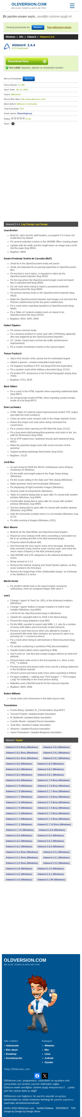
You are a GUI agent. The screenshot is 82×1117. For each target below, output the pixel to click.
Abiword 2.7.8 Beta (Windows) (53, 786)
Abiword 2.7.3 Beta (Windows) (53, 813)
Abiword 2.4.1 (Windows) (50, 874)
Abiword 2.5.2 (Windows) (56, 852)
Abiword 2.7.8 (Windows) (19, 791)
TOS (73, 1108)
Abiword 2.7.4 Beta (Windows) (53, 808)
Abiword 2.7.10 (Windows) (20, 830)
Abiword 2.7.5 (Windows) (19, 808)
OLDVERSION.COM (29, 4)
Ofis (21, 37)
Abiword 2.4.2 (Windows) (19, 874)
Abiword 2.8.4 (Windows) (19, 769)
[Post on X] (12, 123)
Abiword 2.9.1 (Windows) (56, 758)
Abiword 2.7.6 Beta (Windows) (53, 797)
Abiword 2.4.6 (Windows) (19, 868)
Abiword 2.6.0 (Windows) (50, 846)
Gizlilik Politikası (45, 1108)
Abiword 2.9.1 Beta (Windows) (22, 758)
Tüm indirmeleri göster (59, 27)
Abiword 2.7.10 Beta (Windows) (54, 824)
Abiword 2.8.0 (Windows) (19, 780)
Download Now (18, 61)
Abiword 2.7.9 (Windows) (19, 786)
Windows (10, 37)
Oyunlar (49, 1062)
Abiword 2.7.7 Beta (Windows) (53, 791)
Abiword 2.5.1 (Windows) (56, 857)
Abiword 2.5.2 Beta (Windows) (22, 852)
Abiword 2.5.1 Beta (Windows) (22, 857)
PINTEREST (62, 1108)
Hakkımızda (12, 1045)
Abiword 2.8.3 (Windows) (50, 769)
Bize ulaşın (12, 1049)
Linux (48, 1054)
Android (49, 1058)
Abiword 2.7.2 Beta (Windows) (53, 819)
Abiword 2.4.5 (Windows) (50, 868)
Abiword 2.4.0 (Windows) (19, 879)
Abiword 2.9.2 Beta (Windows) (22, 752)
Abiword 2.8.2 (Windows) (19, 775)
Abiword (31, 37)
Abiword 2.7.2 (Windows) (19, 824)
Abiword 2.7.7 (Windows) (19, 797)
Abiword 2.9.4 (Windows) (56, 747)
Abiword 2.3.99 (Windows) (51, 879)
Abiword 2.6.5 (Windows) (50, 835)
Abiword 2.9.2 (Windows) (56, 752)
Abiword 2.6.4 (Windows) (19, 841)
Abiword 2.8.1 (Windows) (50, 775)
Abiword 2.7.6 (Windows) (19, 802)
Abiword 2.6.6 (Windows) (19, 835)
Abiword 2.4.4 (23, 45)
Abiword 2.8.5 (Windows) (50, 763)
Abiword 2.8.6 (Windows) (19, 763)
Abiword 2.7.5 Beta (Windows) (53, 802)
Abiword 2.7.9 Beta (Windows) (53, 780)
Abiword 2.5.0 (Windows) (56, 863)
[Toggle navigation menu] (72, 6)
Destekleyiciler (14, 1058)
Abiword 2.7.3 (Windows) (19, 819)
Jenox (37, 1111)
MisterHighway (24, 113)
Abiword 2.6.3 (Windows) (50, 841)
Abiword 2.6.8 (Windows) (52, 830)
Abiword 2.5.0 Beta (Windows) (22, 863)
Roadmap (11, 1054)
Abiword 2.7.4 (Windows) (19, 813)
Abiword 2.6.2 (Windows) (19, 846)
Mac (47, 1049)
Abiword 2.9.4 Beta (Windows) (22, 747)
